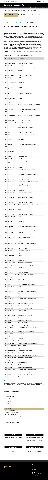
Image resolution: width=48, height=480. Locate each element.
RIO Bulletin (41, 7)
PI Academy (7, 403)
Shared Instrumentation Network (11, 412)
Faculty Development (9, 396)
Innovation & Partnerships (24, 14)
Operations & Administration (18, 10)
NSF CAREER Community (10, 408)
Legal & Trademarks (39, 473)
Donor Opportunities (8, 460)
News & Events (30, 7)
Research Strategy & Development (13, 22)
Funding (6, 394)
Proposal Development (10, 398)
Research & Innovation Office (14, 5)
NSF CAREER (8, 32)
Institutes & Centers (36, 14)
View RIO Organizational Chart (11, 467)
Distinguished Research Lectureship (12, 406)
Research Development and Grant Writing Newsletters (15, 416)
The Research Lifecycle (9, 417)
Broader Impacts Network (10, 410)
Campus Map (35, 475)
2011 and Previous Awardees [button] (12, 381)
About (9, 10)
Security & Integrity (31, 10)
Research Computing (9, 424)
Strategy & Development (10, 14)
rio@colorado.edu (7, 386)
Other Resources (23, 22)
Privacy (33, 473)
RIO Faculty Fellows (9, 405)
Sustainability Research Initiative (12, 422)
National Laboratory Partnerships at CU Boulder (15, 420)
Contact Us (36, 7)
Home (5, 22)
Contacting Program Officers (10, 414)
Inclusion (7, 19)
